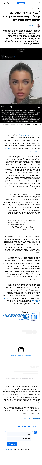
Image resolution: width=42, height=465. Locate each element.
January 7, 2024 (29, 229)
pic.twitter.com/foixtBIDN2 (16, 225)
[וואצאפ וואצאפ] (8, 3)
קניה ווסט (27, 418)
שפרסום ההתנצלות (26, 135)
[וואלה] (21, 3)
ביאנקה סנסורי (35, 418)
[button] (32, 3)
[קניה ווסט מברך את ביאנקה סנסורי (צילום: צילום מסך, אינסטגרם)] (21, 87)
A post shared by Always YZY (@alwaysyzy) (21, 378)
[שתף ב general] (3, 3)
